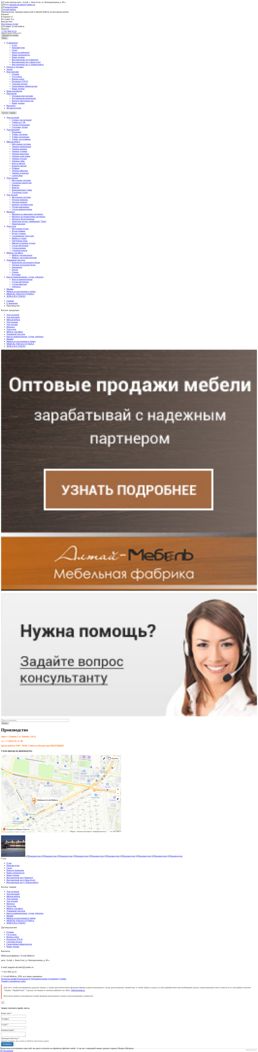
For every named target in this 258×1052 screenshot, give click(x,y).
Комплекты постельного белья (26, 262)
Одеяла (15, 272)
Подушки (16, 274)
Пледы (15, 270)
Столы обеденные (20, 245)
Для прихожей (13, 129)
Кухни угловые (19, 233)
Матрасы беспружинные (23, 219)
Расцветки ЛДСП (20, 81)
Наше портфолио (14, 91)
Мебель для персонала (22, 255)
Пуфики (15, 168)
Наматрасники (18, 224)
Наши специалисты (21, 55)
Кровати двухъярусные (22, 204)
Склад (14, 50)
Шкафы (9, 289)
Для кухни (11, 226)
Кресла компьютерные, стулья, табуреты (24, 277)
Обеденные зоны (19, 241)
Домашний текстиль (15, 260)
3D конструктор (13, 108)
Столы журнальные (21, 125)
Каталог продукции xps (22, 101)
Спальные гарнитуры (22, 183)
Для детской (12, 195)
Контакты (10, 105)
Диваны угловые (19, 151)
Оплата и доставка (15, 67)
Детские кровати (19, 202)
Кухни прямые (18, 231)
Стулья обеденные (20, 282)
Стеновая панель (19, 250)
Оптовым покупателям (22, 96)
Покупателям (12, 72)
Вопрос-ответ (18, 79)
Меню (4, 38)
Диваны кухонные (20, 173)
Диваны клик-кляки (21, 156)
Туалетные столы (20, 192)
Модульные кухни (20, 228)
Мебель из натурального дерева (20, 291)
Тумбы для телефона (21, 139)
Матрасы (10, 212)
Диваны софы (18, 161)
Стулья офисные (19, 284)
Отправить (7, 1044)
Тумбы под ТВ (18, 122)
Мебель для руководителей (24, 257)
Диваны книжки (19, 149)
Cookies (62, 979)
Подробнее (8, 1051)
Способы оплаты (19, 84)
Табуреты (16, 286)
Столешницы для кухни (23, 236)
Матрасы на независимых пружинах (28, 216)
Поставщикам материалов (24, 98)
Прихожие (16, 132)
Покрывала (17, 267)
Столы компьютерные (22, 209)
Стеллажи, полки (20, 127)
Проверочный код (10, 1038)
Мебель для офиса (14, 253)
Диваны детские (19, 158)
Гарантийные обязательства (24, 86)
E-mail (4, 1024)
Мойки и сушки (19, 238)
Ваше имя (6, 1013)
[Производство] (13, 856)
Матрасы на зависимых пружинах (27, 214)
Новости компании (20, 52)
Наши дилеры (18, 57)
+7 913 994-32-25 (9, 31)
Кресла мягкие (18, 163)
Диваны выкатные (20, 154)
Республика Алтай (9, 24)
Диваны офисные (20, 171)
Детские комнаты (20, 200)
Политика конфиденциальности (16, 979)
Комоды (15, 187)
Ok (1, 1051)
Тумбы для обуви (20, 134)
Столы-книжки (19, 248)
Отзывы (15, 74)
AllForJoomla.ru (78, 990)
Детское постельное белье (23, 265)
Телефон (5, 1019)
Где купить (17, 76)
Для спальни (12, 178)
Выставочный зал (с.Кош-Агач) (26, 62)
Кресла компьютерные (22, 279)
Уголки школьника (20, 207)
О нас (14, 45)
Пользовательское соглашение (45, 979)
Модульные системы (21, 144)
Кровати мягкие (19, 166)
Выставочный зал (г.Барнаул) (25, 60)
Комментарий (7, 1030)
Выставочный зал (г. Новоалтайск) (28, 64)
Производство (18, 47)
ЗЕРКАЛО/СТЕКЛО (16, 296)
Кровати (16, 185)
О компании (12, 43)
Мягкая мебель (13, 142)
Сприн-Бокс (17, 175)
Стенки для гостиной (21, 120)
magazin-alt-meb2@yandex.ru (22, 4)
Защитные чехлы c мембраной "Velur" (29, 221)
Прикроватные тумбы (22, 190)
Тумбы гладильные (20, 137)
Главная (10, 301)
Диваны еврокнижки (21, 146)
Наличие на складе (10, 35)
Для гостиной (12, 117)
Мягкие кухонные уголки (23, 243)
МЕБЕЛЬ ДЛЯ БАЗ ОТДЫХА (20, 294)
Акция (9, 69)
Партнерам (11, 93)
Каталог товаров (9, 113)
